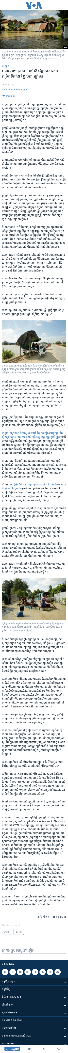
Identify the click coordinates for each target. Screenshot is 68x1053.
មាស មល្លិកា (21, 89)
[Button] (8, 97)
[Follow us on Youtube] (20, 972)
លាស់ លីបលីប (8, 89)
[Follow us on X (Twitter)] (12, 972)
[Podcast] (50, 972)
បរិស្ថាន (5, 66)
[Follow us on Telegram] (35, 972)
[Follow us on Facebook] (5, 972)
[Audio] (44, 1049)
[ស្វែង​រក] (59, 1049)
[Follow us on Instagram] (27, 972)
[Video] (30, 1049)
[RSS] (42, 972)
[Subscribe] (57, 972)
